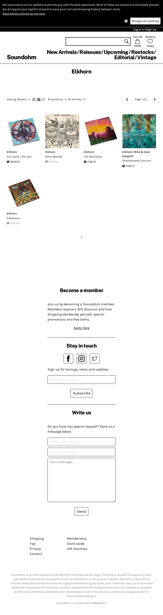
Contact (36, 554)
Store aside (75, 544)
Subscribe (81, 393)
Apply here (81, 328)
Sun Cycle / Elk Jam (19, 156)
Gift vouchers (77, 549)
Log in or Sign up (144, 29)
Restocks (142, 52)
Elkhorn (12, 151)
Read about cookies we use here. (24, 13)
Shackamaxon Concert (136, 160)
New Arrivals (62, 52)
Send (81, 511)
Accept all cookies (145, 21)
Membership (76, 538)
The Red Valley (93, 156)
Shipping (37, 538)
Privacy (35, 549)
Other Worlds (53, 156)
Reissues (90, 52)
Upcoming (116, 52)
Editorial (124, 57)
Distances (13, 218)
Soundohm (21, 57)
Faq (32, 544)
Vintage (146, 57)
